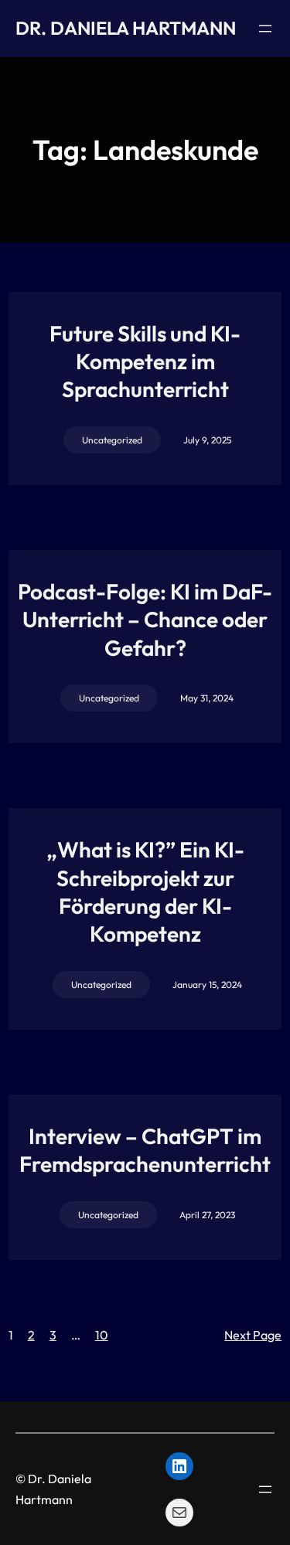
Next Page (252, 1335)
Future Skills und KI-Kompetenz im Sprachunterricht (145, 361)
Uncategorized (112, 440)
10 (101, 1335)
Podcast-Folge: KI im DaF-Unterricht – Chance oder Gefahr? (145, 619)
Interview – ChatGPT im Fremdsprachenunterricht (145, 1149)
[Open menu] (265, 28)
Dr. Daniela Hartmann (125, 27)
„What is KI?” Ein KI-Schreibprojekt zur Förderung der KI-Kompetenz (145, 891)
